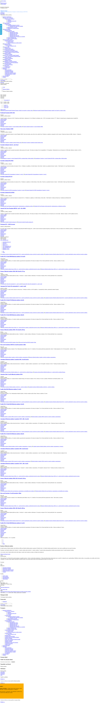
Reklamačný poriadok (9, 71)
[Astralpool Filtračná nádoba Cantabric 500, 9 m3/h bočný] (31, 446)
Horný (6, 107)
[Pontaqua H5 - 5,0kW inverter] (16, 222)
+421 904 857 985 (3, 589)
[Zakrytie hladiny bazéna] (7, 39)
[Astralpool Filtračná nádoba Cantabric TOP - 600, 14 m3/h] (30, 416)
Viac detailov (2, 80)
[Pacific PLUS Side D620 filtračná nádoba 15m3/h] (43, 401)
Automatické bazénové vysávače (13, 25)
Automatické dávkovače (11, 20)
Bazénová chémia (8, 44)
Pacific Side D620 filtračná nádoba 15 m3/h (10, 389)
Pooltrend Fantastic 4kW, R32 (7, 112)
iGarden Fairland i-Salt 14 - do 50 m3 (9, 144)
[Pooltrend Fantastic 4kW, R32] (33, 110)
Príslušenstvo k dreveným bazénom (11, 62)
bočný (6, 105)
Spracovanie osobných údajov (10, 72)
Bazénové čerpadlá (10, 31)
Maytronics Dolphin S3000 (6, 128)
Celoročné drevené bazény (10, 50)
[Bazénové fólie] (6, 46)
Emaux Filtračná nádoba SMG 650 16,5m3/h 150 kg (13, 478)
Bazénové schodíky (8, 54)
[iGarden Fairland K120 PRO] (25, 190)
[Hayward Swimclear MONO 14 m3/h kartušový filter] (18, 342)
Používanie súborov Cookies (10, 73)
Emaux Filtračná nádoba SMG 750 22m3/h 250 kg (12, 329)
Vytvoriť (13, 661)
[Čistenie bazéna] (6, 23)
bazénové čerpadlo (20, 591)
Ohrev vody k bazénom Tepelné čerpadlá (12, 56)
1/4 (3, 251)
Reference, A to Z (6, 248)
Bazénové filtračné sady (11, 37)
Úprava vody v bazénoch (9, 18)
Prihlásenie (5, 601)
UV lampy (9, 22)
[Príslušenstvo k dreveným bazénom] (10, 61)
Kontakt (4, 77)
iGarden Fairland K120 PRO (7, 192)
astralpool (15, 591)
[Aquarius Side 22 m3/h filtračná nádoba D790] (32, 372)
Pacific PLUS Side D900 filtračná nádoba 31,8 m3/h (12, 256)
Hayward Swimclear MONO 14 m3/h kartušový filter (13, 344)
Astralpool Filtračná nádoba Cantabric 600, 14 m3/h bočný (14, 359)
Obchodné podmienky (9, 70)
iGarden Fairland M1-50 (6, 176)
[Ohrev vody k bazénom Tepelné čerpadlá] (11, 55)
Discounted (7, 100)
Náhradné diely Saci (13, 34)
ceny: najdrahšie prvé (4, 240)
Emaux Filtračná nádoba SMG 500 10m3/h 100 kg (12, 508)
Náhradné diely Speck (14, 32)
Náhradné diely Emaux (14, 33)
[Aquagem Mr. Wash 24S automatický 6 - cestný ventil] (21, 283)
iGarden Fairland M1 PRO (6, 160)
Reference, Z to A (6, 249)
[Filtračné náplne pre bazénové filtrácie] (10, 51)
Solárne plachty (10, 41)
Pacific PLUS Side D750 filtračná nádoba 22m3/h (12, 300)
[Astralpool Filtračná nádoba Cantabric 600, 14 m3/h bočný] (28, 357)
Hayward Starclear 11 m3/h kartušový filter (10, 493)
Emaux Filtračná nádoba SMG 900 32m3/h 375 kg (12, 271)
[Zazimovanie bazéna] (7, 63)
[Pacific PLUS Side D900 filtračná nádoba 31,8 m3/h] (43, 254)
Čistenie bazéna (8, 24)
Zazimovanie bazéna (9, 64)
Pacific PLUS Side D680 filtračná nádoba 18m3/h (12, 314)
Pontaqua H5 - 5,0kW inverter (7, 224)
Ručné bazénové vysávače (12, 27)
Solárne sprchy (8, 66)
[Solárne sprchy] (6, 65)
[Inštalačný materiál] (7, 59)
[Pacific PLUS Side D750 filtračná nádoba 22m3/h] (43, 297)
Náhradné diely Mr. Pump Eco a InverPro (17, 36)
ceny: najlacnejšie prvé (7, 246)
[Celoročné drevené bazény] (8, 49)
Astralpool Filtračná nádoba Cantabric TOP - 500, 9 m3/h (14, 463)
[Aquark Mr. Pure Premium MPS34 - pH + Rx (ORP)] (33, 206)
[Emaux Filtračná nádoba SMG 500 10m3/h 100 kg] (40, 505)
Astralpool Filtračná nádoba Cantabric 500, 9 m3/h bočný (14, 448)
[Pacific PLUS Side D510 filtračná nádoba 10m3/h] (43, 431)
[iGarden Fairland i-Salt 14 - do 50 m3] (21, 142)
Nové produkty (5, 576)
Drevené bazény (6, 76)
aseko (1, 591)
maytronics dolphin (27, 591)
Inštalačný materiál (8, 60)
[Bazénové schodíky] (7, 53)
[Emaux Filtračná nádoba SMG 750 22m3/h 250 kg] (40, 327)
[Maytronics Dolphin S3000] (21, 126)
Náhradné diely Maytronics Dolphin (16, 26)
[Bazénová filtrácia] (6, 29)
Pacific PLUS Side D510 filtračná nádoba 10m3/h (12, 433)
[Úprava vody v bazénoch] (8, 17)
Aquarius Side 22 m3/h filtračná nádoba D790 (11, 374)
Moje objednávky (8, 69)
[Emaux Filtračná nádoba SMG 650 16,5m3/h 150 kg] (40, 476)
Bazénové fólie (8, 635)
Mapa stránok (5, 578)
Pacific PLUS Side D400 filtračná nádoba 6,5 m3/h (12, 523)
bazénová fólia (10, 591)
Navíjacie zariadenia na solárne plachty (14, 42)
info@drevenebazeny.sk (4, 587)
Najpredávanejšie (6, 577)
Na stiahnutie (7, 75)
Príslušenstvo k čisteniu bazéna (13, 28)
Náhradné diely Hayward (14, 35)
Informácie (5, 68)
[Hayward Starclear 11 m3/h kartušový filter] (34, 491)
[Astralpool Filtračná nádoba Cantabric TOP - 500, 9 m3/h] (30, 461)
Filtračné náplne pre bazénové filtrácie (12, 52)
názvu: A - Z (5, 244)
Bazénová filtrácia (8, 30)
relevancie (4, 243)
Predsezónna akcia (6, 67)
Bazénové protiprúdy (9, 58)
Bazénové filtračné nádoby (12, 38)
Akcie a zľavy (3, 109)
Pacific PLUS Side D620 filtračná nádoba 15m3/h (12, 404)
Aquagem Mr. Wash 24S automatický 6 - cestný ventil (13, 286)
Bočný (6, 106)
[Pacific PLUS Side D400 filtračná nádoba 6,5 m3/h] (43, 520)
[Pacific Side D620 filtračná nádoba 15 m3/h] (27, 386)
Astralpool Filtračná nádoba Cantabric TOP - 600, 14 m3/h (14, 419)
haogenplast (5, 591)
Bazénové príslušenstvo (7, 16)
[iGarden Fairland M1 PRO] (33, 158)
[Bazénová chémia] (6, 43)
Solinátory (9, 19)
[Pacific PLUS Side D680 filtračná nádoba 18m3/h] (43, 312)
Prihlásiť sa (2, 679)
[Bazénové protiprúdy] (7, 57)
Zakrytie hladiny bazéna (9, 40)
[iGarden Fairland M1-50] (23, 174)
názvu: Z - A (5, 245)
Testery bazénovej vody (11, 45)
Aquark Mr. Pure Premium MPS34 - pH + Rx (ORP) (13, 208)
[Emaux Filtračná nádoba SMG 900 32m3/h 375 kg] (40, 269)
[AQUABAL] (3, 0)
